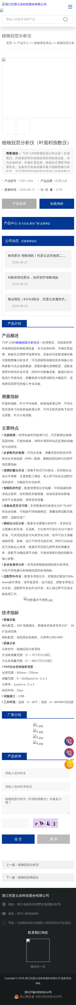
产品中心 (23, 43)
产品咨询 (19, 203)
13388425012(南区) (69, 741)
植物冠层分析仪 (26, 342)
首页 (9, 43)
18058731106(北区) (69, 753)
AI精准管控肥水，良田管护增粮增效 (33, 277)
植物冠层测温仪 (28, 877)
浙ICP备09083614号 (38, 992)
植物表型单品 (43, 43)
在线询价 (57, 203)
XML (38, 983)
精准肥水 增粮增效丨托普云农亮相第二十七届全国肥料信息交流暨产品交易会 (38, 255)
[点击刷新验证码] (45, 823)
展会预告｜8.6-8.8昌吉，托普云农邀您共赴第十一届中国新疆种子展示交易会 (38, 299)
